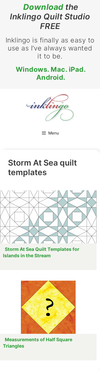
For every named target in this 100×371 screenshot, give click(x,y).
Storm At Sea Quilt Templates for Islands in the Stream (41, 252)
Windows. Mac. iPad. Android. (51, 73)
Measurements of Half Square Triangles (37, 343)
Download (43, 7)
